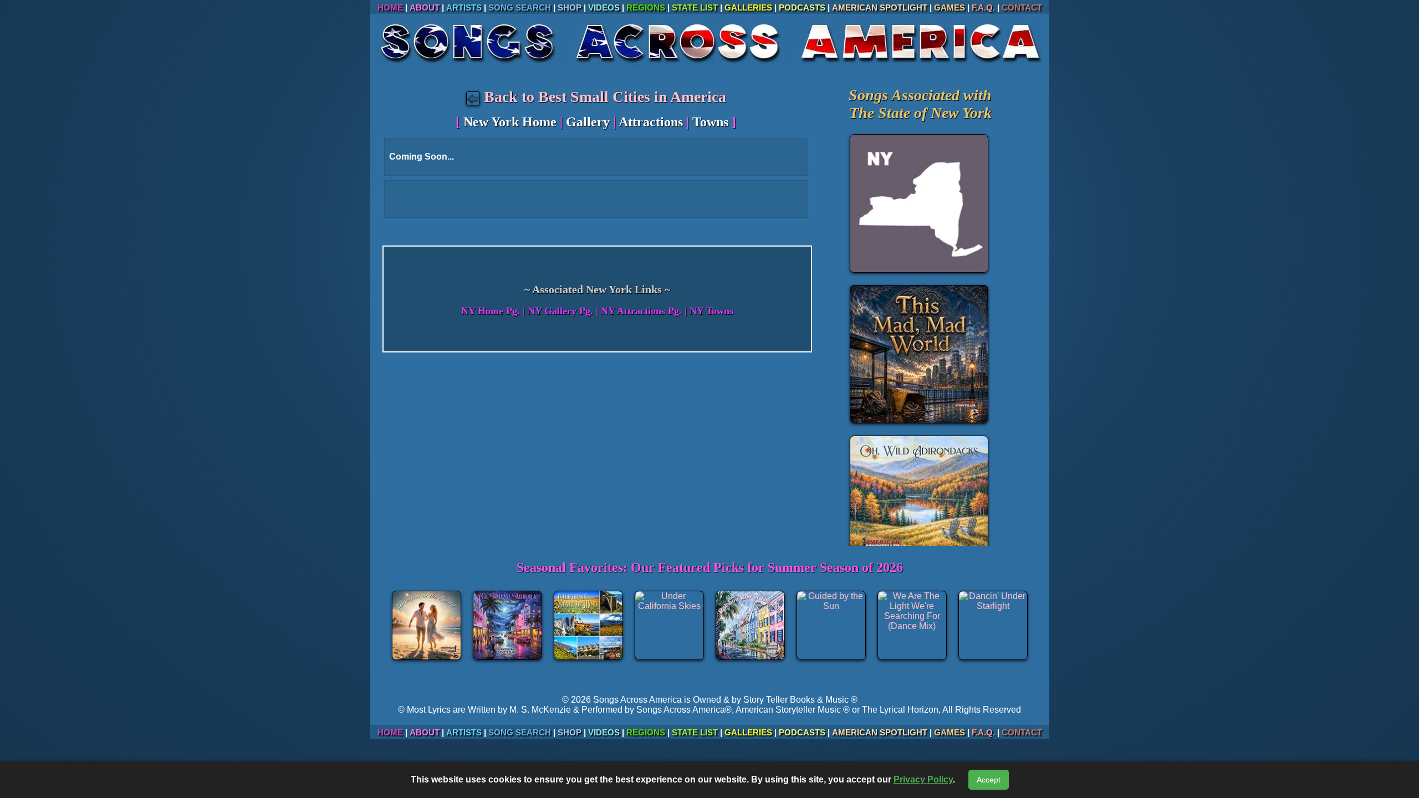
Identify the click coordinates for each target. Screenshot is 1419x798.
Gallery (588, 122)
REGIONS (645, 7)
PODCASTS (802, 7)
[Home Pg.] (709, 66)
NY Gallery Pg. (560, 310)
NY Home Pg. (490, 310)
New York (961, 112)
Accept (989, 779)
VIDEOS (604, 7)
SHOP (569, 7)
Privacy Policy (923, 779)
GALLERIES (748, 7)
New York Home (510, 122)
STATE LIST (695, 7)
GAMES (949, 7)
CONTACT (1022, 7)
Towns (710, 122)
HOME (390, 7)
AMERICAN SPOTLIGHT (879, 7)
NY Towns (711, 310)
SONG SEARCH (519, 7)
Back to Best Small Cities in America (603, 96)
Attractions (651, 122)
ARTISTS (464, 7)
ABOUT (425, 7)
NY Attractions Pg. (641, 310)
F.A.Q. (983, 7)
